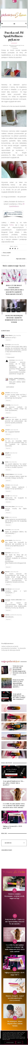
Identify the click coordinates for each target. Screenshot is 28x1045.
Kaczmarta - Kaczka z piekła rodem (13, 599)
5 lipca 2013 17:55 (13, 462)
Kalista (6, 462)
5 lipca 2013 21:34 (17, 540)
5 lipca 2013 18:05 (21, 379)
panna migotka (8, 540)
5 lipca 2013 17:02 (14, 405)
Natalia (7, 517)
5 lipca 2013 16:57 (14, 392)
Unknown (7, 392)
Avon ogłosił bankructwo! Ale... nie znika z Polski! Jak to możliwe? (19, 696)
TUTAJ (11, 225)
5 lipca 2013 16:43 (17, 335)
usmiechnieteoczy (9, 474)
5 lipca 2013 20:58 (15, 529)
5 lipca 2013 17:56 (19, 360)
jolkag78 (7, 452)
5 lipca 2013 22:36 (14, 571)
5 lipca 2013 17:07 (14, 429)
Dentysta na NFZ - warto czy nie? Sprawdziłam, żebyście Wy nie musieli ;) (19, 683)
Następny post (5, 255)
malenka (7, 614)
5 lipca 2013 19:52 (19, 506)
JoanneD (7, 495)
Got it (19, 1042)
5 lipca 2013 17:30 (14, 438)
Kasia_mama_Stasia (10, 506)
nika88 (6, 417)
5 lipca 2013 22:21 (15, 552)
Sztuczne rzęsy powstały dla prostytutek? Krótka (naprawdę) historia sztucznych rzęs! (19, 670)
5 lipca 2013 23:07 (16, 589)
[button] (14, 23)
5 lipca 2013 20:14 (13, 517)
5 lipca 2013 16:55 (15, 344)
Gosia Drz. (7, 571)
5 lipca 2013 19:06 (14, 485)
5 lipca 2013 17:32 (13, 452)
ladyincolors (8, 552)
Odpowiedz (10, 387)
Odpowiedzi (10, 357)
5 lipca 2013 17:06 (12, 417)
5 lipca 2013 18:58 (18, 474)
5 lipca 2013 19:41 (13, 495)
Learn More (10, 1042)
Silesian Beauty (9, 335)
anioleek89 (7, 405)
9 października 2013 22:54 (16, 614)
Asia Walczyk (8, 589)
